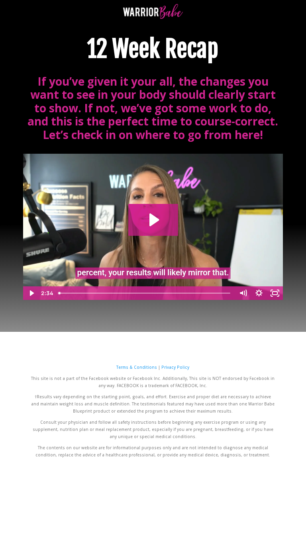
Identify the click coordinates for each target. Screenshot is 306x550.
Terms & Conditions (137, 367)
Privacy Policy (175, 367)
